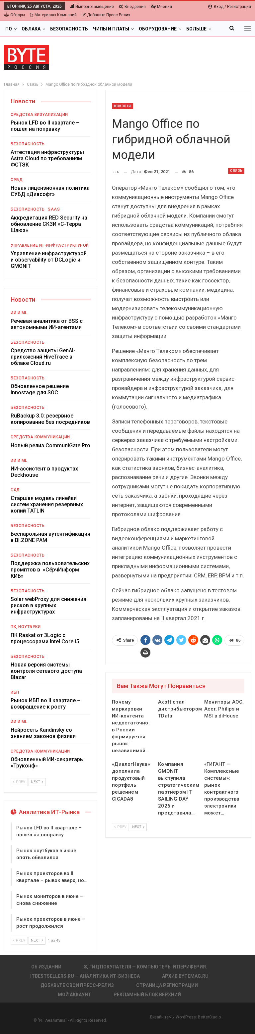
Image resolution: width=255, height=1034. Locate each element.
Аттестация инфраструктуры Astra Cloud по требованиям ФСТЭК (47, 158)
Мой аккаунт (74, 994)
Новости (122, 106)
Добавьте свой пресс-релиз (77, 985)
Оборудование (158, 28)
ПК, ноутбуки (26, 626)
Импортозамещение (94, 6)
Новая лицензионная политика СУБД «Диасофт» (50, 191)
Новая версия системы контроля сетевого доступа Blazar (46, 671)
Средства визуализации (39, 114)
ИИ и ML (19, 313)
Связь (236, 170)
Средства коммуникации (40, 437)
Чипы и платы (111, 28)
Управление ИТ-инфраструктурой (50, 245)
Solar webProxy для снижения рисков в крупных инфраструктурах (48, 605)
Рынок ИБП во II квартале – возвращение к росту (45, 703)
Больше (196, 28)
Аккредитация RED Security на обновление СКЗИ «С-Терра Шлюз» (49, 224)
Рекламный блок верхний (147, 994)
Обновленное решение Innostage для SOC (40, 389)
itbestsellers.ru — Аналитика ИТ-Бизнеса (85, 976)
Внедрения (135, 6)
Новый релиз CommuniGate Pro (50, 445)
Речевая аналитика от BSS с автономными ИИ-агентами (47, 324)
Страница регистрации (167, 985)
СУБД (17, 179)
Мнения (164, 6)
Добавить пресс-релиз (108, 15)
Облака (31, 28)
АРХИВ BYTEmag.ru (185, 976)
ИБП (15, 692)
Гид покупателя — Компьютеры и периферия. (148, 966)
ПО (8, 28)
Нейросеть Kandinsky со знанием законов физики (43, 733)
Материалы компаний (56, 15)
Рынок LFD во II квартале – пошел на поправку (45, 126)
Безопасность (69, 28)
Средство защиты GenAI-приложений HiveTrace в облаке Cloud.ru (43, 356)
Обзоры (17, 15)
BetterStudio (209, 1017)
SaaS (54, 209)
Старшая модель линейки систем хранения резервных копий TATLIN (47, 504)
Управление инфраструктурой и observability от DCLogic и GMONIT (49, 259)
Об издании (46, 966)
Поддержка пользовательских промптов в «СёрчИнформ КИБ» (50, 569)
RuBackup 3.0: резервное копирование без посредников (50, 419)
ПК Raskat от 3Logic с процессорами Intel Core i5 (45, 638)
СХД (15, 490)
